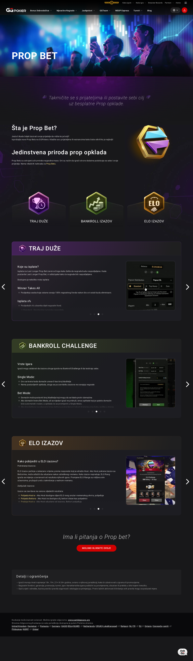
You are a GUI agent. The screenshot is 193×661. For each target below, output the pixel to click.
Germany (56, 626)
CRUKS (99, 626)
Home (178, 3)
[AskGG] (182, 652)
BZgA (70, 626)
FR (134, 626)
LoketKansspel (110, 626)
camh (165, 626)
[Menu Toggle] (185, 3)
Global (35, 629)
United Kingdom (19, 626)
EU (140, 626)
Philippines (17, 629)
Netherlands (89, 626)
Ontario (148, 626)
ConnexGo (158, 626)
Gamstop (32, 626)
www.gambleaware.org (79, 620)
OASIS (64, 626)
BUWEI (76, 626)
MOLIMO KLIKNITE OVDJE (96, 548)
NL (130, 626)
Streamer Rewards (155, 3)
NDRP (26, 629)
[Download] (184, 10)
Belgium (124, 626)
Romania (44, 626)
